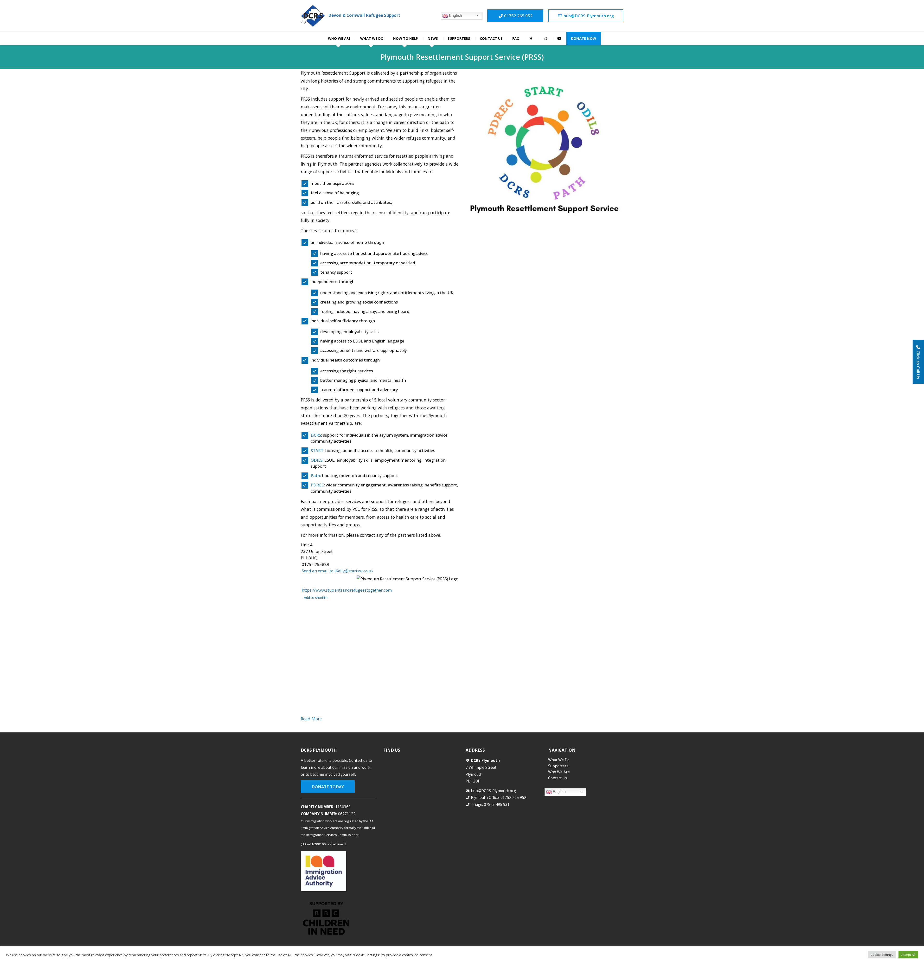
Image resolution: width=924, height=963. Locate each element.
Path (315, 475)
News (433, 38)
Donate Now (583, 38)
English (455, 15)
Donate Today (328, 786)
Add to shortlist (316, 597)
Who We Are (339, 38)
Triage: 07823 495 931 (490, 804)
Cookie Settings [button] (882, 954)
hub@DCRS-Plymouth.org (588, 16)
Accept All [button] (908, 954)
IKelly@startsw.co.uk (337, 571)
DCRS (316, 435)
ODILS (316, 460)
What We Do (372, 38)
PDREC (317, 485)
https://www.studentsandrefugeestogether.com (347, 590)
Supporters (459, 38)
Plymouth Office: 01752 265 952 (498, 797)
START (317, 450)
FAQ (516, 38)
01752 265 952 (518, 16)
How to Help (405, 38)
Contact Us (491, 38)
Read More (311, 719)
